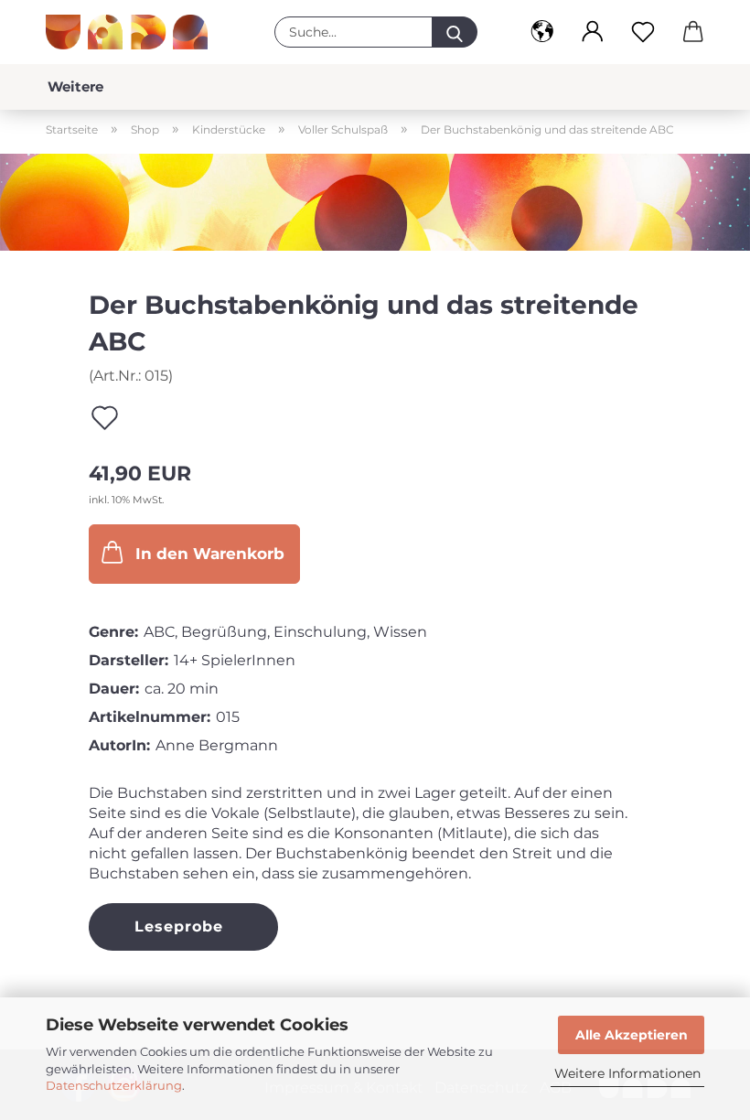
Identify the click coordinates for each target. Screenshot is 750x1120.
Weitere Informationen (627, 1073)
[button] (542, 32)
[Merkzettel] (642, 32)
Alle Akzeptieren (631, 1035)
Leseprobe (178, 926)
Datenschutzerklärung (114, 1085)
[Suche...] (454, 32)
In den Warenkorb (209, 553)
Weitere (75, 86)
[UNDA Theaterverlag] (133, 32)
